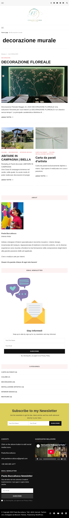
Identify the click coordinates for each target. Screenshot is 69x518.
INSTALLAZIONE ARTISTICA (44, 154)
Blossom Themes (20, 515)
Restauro (5, 397)
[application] (51, 452)
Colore (4, 152)
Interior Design (26, 152)
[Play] (37, 459)
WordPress (39, 515)
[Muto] (62, 459)
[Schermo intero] (65, 459)
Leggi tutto (6, 117)
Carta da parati (41, 152)
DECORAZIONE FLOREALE (26, 62)
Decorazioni (5, 58)
